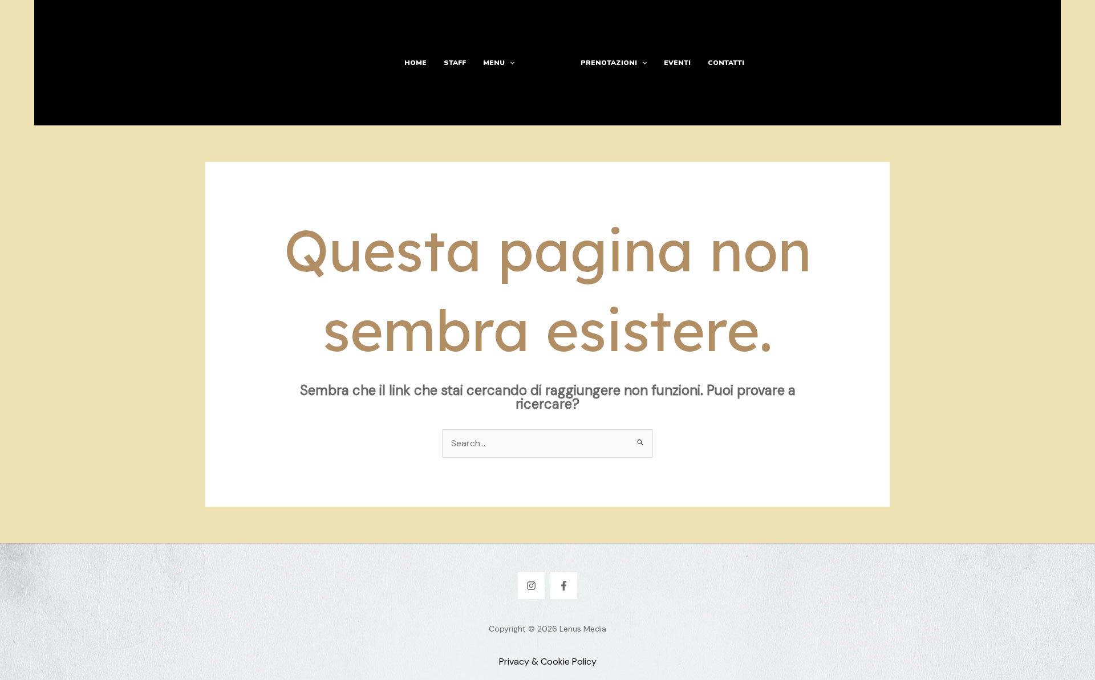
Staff (455, 62)
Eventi (677, 62)
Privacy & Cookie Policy (548, 661)
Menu (494, 62)
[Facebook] (563, 585)
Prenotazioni (609, 62)
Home (415, 62)
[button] (509, 62)
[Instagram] (531, 585)
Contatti (726, 62)
